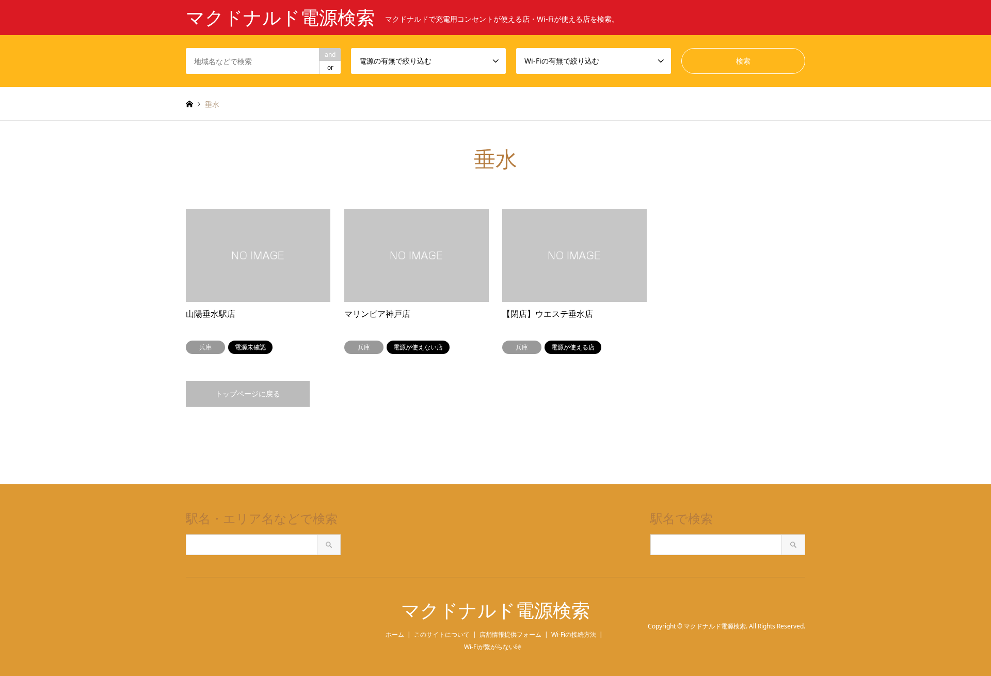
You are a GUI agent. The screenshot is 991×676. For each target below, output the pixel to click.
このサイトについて (442, 634)
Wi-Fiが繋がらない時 (492, 646)
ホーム (395, 634)
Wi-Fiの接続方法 (573, 634)
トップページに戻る (247, 393)
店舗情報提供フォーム (510, 634)
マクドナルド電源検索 (495, 610)
